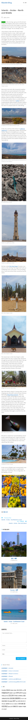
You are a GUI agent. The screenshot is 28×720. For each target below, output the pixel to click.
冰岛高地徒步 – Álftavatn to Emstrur (9, 673)
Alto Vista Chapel (13, 266)
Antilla (17, 100)
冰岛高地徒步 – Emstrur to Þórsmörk (10, 671)
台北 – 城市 (14, 558)
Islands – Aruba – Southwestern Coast (14, 621)
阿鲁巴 (4, 512)
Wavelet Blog (6, 2)
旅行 (7, 512)
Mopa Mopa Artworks (12, 394)
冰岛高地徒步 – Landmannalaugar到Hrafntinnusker (13, 681)
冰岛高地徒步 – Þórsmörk (7, 668)
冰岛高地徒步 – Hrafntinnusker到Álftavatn (11, 679)
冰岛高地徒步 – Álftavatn (7, 676)
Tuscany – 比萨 (14, 590)
